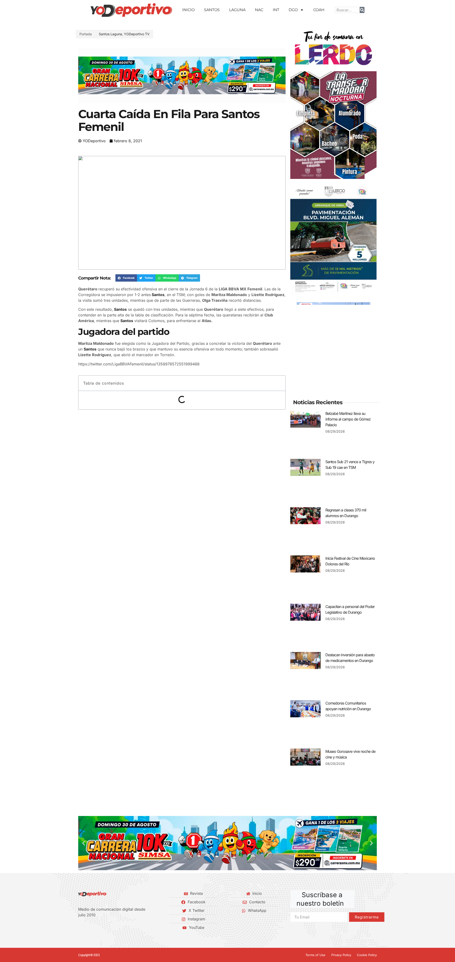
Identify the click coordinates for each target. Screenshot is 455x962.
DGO (293, 10)
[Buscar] (362, 10)
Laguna (237, 10)
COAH (318, 10)
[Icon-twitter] (88, 927)
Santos (212, 10)
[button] (83, 75)
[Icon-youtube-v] (104, 927)
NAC (259, 10)
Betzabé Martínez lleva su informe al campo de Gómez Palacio (348, 419)
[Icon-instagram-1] (96, 927)
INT (276, 10)
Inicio (188, 10)
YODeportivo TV (139, 34)
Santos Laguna (113, 34)
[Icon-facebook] (80, 927)
